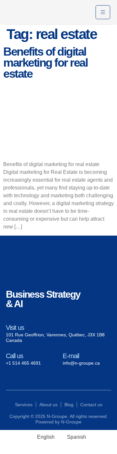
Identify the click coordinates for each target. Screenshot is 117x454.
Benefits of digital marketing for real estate (45, 62)
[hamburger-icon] (103, 12)
